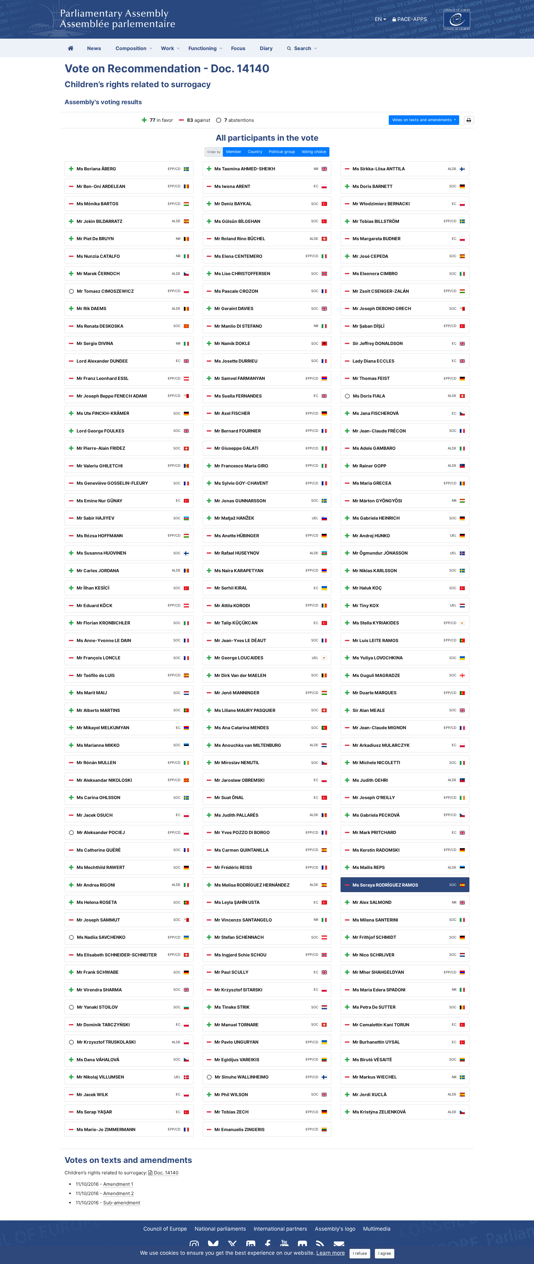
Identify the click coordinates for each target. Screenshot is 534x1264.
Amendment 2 (118, 1193)
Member (233, 151)
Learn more (330, 1253)
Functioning (203, 48)
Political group (282, 151)
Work (167, 48)
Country (255, 151)
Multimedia (377, 1229)
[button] (469, 120)
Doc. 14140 (166, 1173)
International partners (280, 1229)
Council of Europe (165, 1229)
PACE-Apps (412, 19)
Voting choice (314, 151)
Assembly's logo (335, 1229)
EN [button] (378, 19)
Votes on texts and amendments (422, 119)
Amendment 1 (118, 1184)
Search (302, 48)
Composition (131, 48)
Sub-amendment (121, 1203)
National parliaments (220, 1229)
